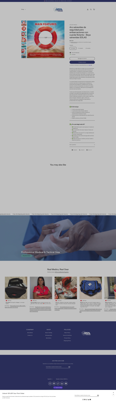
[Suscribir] (98, 395)
